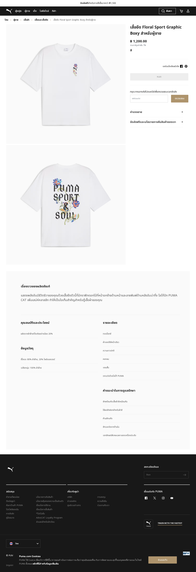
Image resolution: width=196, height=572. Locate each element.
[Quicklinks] (188, 11)
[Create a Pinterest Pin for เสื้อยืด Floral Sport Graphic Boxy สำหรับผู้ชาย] (186, 66)
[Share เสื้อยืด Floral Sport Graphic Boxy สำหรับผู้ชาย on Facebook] (181, 66)
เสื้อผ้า (26, 20)
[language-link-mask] (23, 544)
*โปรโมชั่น (40, 513)
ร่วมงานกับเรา (103, 505)
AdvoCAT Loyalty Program (49, 517)
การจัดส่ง (10, 513)
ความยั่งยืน (102, 501)
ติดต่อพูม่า (10, 501)
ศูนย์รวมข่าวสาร (74, 505)
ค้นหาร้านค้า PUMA (14, 505)
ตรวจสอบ (180, 98)
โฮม (6, 20)
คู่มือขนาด (10, 517)
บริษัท (69, 497)
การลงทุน (101, 497)
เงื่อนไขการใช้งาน (43, 505)
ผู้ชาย (15, 20)
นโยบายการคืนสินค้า (44, 497)
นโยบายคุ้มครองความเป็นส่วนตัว (50, 501)
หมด (159, 77)
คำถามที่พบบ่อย (12, 497)
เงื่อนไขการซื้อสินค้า (44, 509)
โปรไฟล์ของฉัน (12, 509)
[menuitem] (18, 11)
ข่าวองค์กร (71, 501)
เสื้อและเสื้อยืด (41, 20)
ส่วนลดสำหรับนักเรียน (45, 522)
